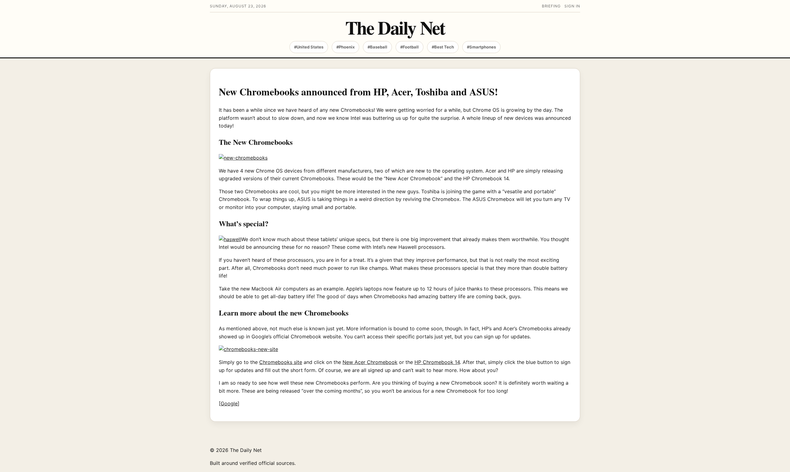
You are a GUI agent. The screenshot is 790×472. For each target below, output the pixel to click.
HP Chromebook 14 (437, 362)
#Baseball (377, 46)
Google (229, 403)
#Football (409, 46)
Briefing (551, 6)
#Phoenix (345, 46)
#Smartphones (481, 46)
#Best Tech (443, 46)
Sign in (572, 6)
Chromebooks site (280, 362)
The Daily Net (395, 27)
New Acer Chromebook (370, 362)
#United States (308, 46)
